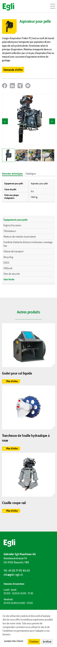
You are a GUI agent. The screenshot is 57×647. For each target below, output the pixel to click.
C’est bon (34, 641)
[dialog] (28, 628)
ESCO (6, 262)
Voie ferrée (9, 279)
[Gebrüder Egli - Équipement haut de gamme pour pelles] (28, 543)
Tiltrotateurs (10, 231)
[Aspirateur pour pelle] (28, 119)
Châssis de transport (13, 251)
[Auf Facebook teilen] (4, 85)
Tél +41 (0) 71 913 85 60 (17, 570)
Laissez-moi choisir (13, 641)
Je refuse (47, 641)
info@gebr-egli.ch (13, 574)
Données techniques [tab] (12, 173)
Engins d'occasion (12, 225)
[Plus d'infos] (28, 345)
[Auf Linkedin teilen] (12, 85)
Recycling (8, 257)
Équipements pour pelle (16, 219)
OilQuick (8, 268)
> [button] (52, 121)
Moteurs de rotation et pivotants (20, 236)
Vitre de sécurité (12, 273)
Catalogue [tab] (31, 173)
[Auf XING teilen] (20, 85)
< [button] (5, 121)
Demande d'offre (13, 69)
